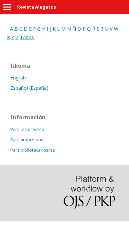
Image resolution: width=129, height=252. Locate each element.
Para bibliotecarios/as (32, 150)
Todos (27, 37)
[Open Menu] (7, 7)
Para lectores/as (27, 129)
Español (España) (29, 88)
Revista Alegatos (36, 7)
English (18, 77)
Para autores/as (26, 139)
